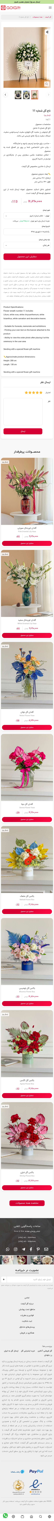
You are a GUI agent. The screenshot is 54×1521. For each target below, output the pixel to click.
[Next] (6, 95)
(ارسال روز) (47, 115)
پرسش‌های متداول (27, 1327)
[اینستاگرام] (15, 1250)
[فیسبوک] (31, 1250)
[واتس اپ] (7, 1250)
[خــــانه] (31, 1517)
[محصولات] (40, 1517)
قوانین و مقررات (27, 1315)
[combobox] (27, 215)
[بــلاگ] (22, 1517)
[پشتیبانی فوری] (23, 1250)
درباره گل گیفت (27, 1303)
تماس (27, 1297)
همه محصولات (37, 17)
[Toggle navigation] (50, 7)
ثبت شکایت (27, 1321)
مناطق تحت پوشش (27, 1309)
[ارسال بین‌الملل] (49, 1517)
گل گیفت (48, 17)
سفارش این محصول (27, 256)
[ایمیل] (46, 1250)
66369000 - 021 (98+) (27, 1237)
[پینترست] (38, 1250)
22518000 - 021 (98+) (27, 1241)
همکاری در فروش (27, 1333)
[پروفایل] (13, 1517)
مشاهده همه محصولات (27, 1203)
